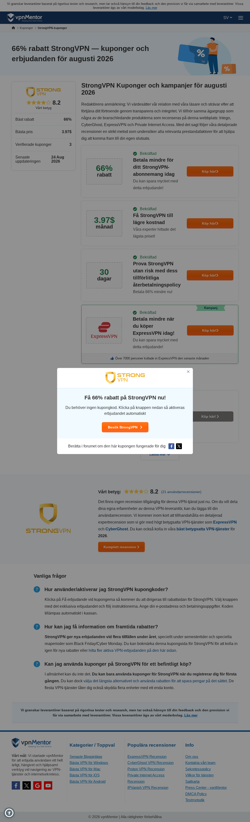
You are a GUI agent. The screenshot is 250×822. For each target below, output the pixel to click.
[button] (9, 813)
